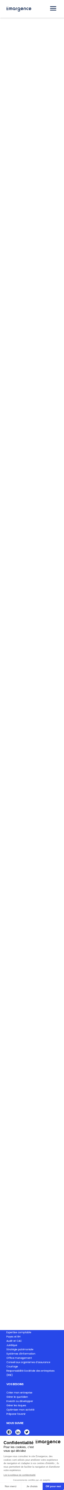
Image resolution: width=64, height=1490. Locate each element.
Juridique (11, 1345)
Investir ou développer (19, 1401)
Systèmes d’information (20, 1353)
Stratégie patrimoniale (19, 1349)
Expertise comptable (18, 1332)
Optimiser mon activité (20, 1409)
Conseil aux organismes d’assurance (28, 1362)
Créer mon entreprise (19, 1392)
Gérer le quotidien (17, 1397)
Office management (19, 1358)
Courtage (12, 1366)
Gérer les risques (16, 1405)
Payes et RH (13, 1336)
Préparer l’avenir (16, 1414)
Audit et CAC (14, 1341)
